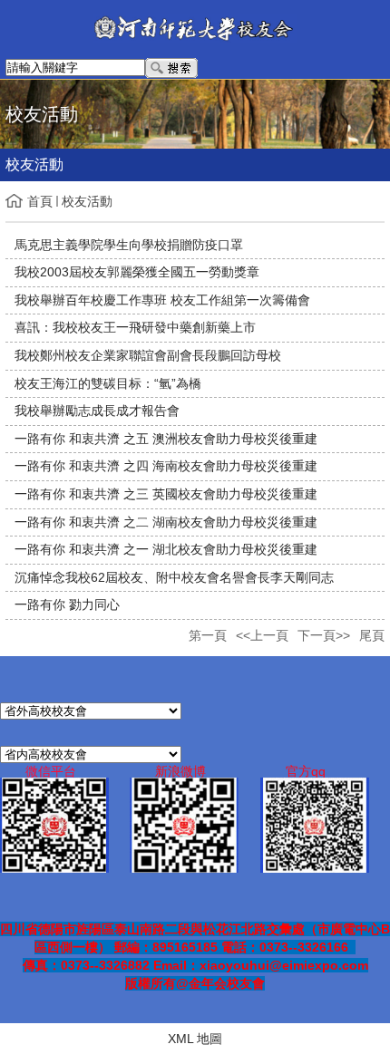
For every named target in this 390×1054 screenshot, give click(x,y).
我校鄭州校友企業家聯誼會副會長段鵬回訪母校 (148, 355)
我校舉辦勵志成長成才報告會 (97, 410)
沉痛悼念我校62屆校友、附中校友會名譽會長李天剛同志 (174, 577)
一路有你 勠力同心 (67, 604)
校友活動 (87, 201)
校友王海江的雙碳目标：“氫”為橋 (108, 383)
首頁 (40, 201)
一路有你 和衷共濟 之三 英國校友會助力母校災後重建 (166, 494)
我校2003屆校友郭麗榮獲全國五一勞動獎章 (137, 272)
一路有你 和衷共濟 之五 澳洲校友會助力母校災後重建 (166, 438)
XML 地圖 (195, 1038)
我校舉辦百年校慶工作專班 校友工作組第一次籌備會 (162, 300)
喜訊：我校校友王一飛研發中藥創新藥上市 (135, 327)
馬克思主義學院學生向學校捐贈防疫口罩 (129, 244)
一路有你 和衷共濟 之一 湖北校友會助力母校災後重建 (166, 549)
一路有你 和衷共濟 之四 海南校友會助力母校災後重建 (166, 466)
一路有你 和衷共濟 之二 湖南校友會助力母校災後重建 (166, 522)
